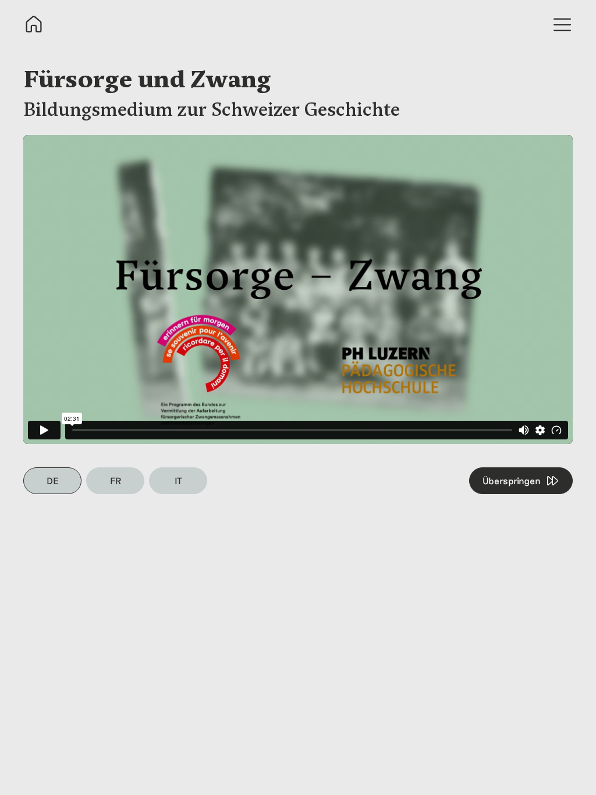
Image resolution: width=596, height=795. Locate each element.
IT (178, 480)
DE (53, 480)
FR (115, 480)
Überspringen (512, 480)
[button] (562, 24)
